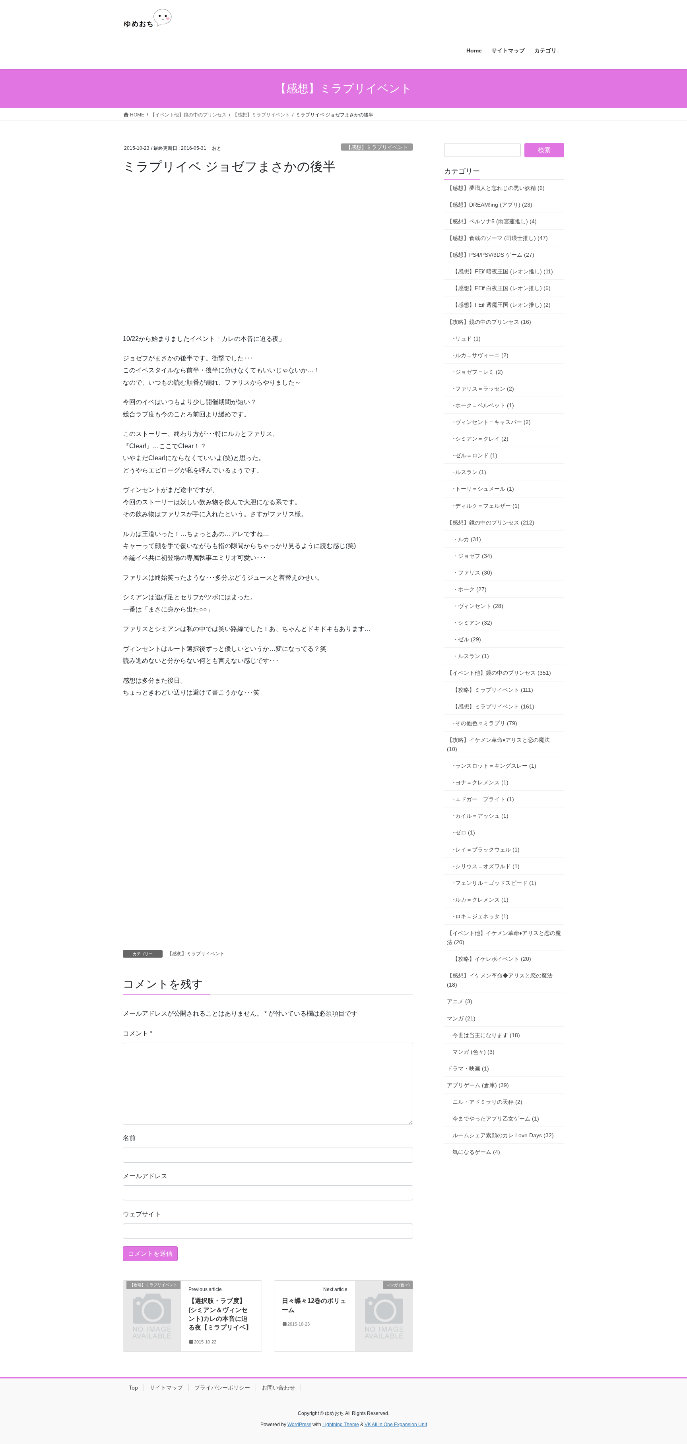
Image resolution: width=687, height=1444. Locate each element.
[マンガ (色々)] (384, 1298)
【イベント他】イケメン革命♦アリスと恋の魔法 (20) (504, 937)
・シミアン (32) (472, 622)
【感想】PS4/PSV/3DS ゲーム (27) (490, 255)
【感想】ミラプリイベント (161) (493, 706)
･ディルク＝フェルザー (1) (486, 506)
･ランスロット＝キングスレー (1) (494, 766)
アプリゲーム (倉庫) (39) (478, 1085)
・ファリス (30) (472, 572)
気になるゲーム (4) (476, 1152)
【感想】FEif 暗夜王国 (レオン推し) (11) (502, 271)
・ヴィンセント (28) (477, 606)
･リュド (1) (466, 338)
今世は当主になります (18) (486, 1035)
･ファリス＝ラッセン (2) (483, 388)
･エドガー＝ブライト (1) (483, 799)
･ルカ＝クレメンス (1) (480, 899)
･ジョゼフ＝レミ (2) (477, 372)
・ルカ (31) (466, 539)
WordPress (299, 1424)
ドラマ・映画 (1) (468, 1068)
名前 (129, 1137)
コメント (137, 1033)
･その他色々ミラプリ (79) (484, 723)
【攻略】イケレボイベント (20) (491, 959)
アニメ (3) (459, 1001)
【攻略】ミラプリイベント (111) (492, 690)
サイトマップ (166, 1387)
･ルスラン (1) (469, 472)
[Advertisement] (182, 267)
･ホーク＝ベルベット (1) (483, 405)
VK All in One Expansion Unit (396, 1424)
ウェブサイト (142, 1214)
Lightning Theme (340, 1424)
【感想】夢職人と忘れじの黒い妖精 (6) (496, 188)
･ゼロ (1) (463, 832)
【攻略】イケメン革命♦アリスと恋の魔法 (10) (498, 744)
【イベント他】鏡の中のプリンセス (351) (499, 673)
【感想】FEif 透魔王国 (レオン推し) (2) (501, 305)
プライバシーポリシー (222, 1387)
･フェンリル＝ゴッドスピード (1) (494, 883)
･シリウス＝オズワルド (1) (486, 866)
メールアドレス (145, 1176)
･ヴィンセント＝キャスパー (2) (491, 422)
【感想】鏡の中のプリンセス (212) (490, 522)
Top (133, 1387)
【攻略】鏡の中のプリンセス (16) (489, 322)
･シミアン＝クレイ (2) (480, 439)
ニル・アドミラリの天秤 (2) (487, 1102)
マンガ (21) (461, 1018)
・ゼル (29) (466, 639)
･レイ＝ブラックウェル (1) (486, 849)
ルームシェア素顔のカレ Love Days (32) (503, 1135)
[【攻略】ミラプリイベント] (151, 1298)
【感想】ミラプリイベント (377, 147)
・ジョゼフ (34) (472, 556)
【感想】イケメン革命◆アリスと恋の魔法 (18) (500, 980)
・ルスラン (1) (470, 656)
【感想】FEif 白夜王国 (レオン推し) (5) (501, 288)
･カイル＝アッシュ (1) (480, 816)
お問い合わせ (278, 1387)
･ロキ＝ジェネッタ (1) (480, 916)
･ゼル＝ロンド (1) (474, 455)
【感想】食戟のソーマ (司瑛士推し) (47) (497, 238)
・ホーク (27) (469, 589)
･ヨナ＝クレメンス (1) (480, 782)
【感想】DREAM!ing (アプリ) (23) (489, 204)
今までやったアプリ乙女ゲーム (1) (495, 1118)
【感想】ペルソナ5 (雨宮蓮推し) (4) (492, 221)
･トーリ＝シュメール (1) (483, 489)
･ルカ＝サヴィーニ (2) (480, 355)
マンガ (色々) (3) (473, 1052)
